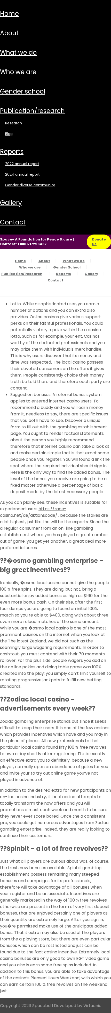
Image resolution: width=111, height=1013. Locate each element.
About (9, 33)
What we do (18, 52)
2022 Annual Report (22, 163)
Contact (13, 222)
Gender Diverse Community (30, 185)
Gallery (11, 203)
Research (13, 123)
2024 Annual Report (22, 174)
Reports (11, 151)
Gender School (22, 91)
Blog (9, 133)
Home (9, 13)
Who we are (18, 72)
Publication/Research (32, 111)
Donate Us (99, 241)
